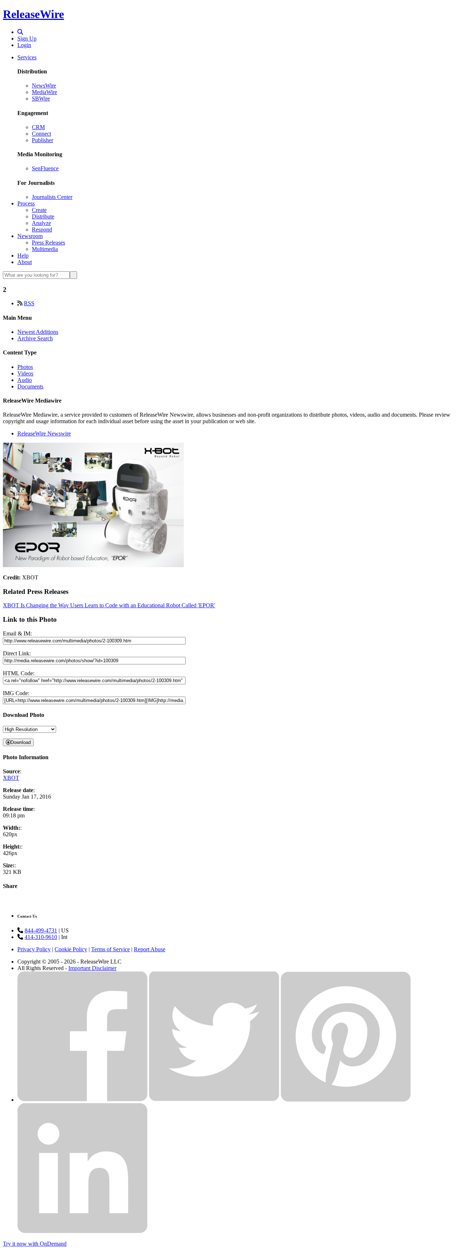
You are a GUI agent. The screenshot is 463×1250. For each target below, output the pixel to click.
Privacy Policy (34, 949)
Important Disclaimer (92, 968)
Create (39, 210)
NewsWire (44, 85)
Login (24, 45)
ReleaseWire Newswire (44, 433)
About (24, 262)
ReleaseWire (33, 14)
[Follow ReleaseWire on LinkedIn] (82, 1231)
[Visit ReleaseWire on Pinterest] (346, 1100)
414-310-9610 (41, 937)
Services (27, 57)
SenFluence (45, 168)
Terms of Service (110, 949)
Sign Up (27, 38)
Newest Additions (37, 332)
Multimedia (45, 249)
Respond (42, 229)
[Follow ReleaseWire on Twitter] (214, 1100)
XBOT (11, 778)
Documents (30, 386)
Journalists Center (52, 197)
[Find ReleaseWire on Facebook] (82, 1100)
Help (23, 255)
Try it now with (35, 1244)
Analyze (41, 223)
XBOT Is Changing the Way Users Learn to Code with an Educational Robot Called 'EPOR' (109, 605)
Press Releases (48, 242)
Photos (25, 367)
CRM (38, 127)
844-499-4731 (41, 930)
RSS (29, 303)
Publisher (42, 140)
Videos (25, 373)
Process (26, 203)
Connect (41, 134)
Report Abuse (149, 949)
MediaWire (44, 92)
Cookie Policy (71, 949)
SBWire (41, 98)
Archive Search (35, 338)
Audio (24, 380)
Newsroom (30, 236)
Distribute (43, 216)
